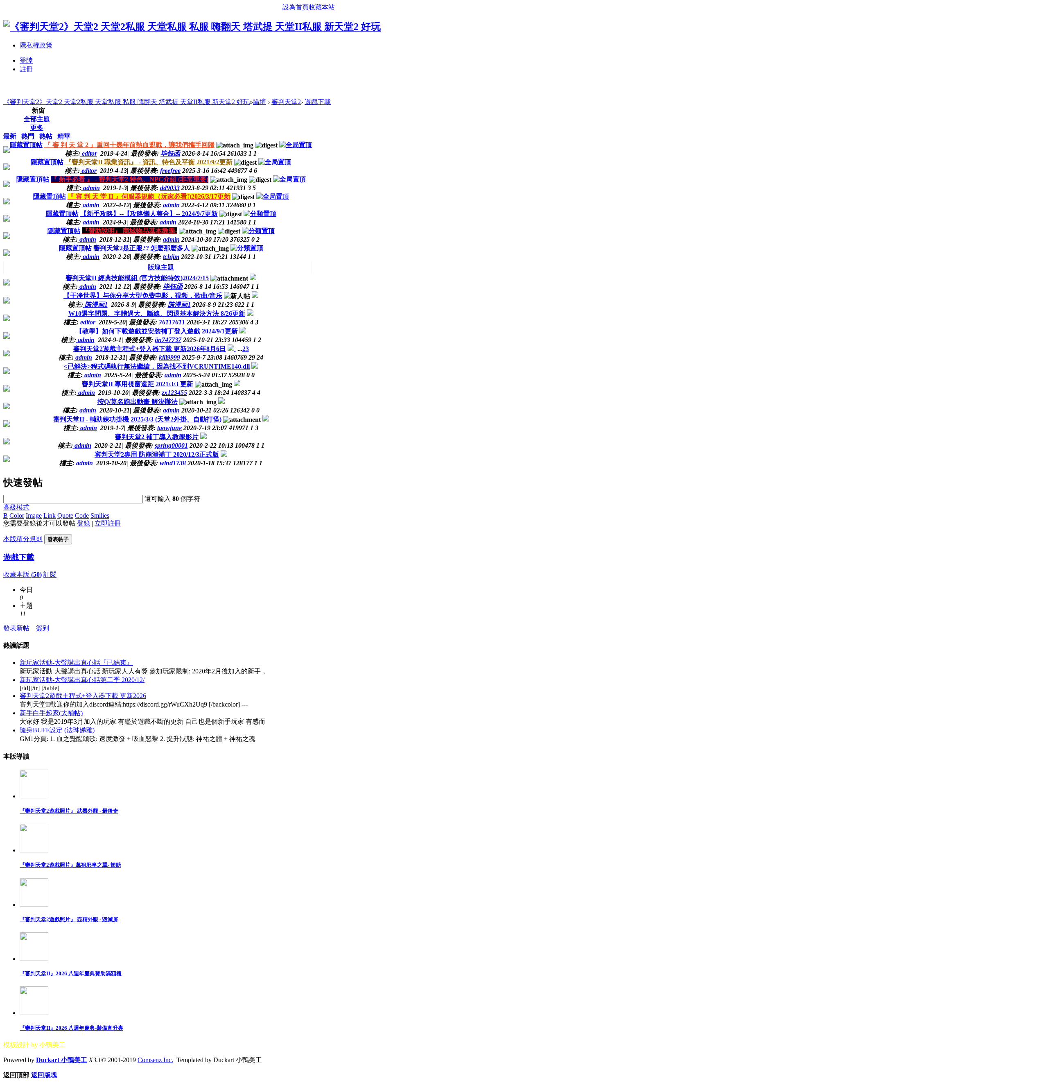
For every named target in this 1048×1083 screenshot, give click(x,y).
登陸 (26, 60)
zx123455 (174, 392)
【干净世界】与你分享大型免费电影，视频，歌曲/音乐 (142, 295)
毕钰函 (170, 153)
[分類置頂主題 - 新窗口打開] (260, 213)
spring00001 (171, 445)
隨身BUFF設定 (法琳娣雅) (57, 730)
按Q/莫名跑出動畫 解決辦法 (137, 401)
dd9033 (170, 187)
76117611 (172, 322)
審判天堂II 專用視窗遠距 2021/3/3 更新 (137, 384)
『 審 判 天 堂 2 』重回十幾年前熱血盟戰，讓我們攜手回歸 (129, 144)
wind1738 (173, 463)
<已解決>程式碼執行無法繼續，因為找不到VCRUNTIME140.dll (157, 366)
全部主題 (37, 119)
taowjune (169, 427)
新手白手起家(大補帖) (51, 712)
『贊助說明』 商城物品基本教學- (129, 230)
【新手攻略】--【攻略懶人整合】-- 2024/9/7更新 (149, 213)
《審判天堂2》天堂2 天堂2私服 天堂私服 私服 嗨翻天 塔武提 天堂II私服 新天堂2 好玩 (126, 101)
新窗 (38, 110)
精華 (63, 136)
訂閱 (49, 574)
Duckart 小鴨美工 (61, 1059)
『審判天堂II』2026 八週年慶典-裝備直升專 (71, 1028)
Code (82, 515)
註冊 (26, 69)
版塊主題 (161, 267)
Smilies (99, 515)
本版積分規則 (23, 538)
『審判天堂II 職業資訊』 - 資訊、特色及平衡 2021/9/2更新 (149, 162)
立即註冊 (108, 523)
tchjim (171, 256)
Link (49, 515)
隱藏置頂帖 (26, 144)
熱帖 (45, 136)
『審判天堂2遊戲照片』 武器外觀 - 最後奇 (69, 811)
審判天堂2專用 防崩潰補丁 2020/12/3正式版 (157, 454)
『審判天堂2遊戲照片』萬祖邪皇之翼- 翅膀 (70, 865)
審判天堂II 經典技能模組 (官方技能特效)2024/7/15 (137, 277)
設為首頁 (295, 7)
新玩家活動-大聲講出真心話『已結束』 (76, 662)
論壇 (259, 101)
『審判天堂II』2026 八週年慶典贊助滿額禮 (71, 973)
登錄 (83, 523)
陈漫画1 (179, 304)
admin (171, 205)
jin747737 (168, 339)
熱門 (27, 136)
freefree (170, 170)
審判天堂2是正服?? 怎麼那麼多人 (141, 248)
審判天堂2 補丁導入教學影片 (157, 436)
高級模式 (16, 507)
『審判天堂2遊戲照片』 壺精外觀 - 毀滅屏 (69, 919)
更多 (36, 127)
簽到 (42, 628)
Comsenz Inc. (155, 1059)
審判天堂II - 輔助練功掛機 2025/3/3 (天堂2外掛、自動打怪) (137, 419)
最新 (9, 136)
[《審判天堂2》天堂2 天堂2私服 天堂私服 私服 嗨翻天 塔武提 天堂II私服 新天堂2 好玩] (192, 26)
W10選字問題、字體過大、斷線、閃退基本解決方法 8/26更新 (156, 313)
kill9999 (169, 357)
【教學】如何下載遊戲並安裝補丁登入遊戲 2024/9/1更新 (157, 331)
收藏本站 (322, 7)
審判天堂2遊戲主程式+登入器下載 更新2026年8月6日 (149, 348)
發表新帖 (16, 628)
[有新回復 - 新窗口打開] (253, 277)
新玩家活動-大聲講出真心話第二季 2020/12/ (82, 679)
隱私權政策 (36, 45)
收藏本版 (22, 574)
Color (16, 515)
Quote (65, 515)
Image (34, 515)
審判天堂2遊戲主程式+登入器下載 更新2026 (83, 695)
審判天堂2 (286, 101)
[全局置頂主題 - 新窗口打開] (295, 144)
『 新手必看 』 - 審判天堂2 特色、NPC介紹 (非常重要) (129, 179)
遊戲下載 (318, 101)
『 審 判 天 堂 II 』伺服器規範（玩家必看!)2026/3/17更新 (149, 196)
